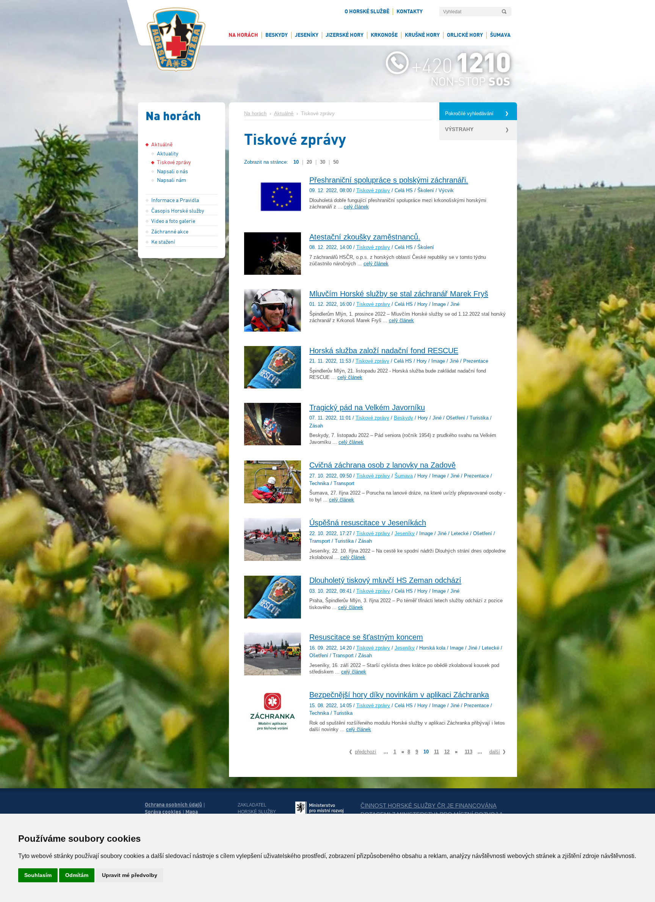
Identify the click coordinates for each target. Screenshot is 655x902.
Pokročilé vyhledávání (469, 113)
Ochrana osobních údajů (173, 804)
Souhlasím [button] (38, 875)
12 (447, 752)
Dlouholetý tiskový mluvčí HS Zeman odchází (385, 580)
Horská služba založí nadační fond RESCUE (383, 350)
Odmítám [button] (76, 875)
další (494, 752)
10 (296, 162)
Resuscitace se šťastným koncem (366, 637)
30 (322, 162)
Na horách (255, 113)
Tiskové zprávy (373, 190)
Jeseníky (405, 533)
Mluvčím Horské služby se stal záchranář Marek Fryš (398, 294)
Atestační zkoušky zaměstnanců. (364, 237)
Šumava (404, 476)
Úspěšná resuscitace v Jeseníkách (367, 522)
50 (335, 162)
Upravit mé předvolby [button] (129, 875)
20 (309, 162)
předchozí (365, 752)
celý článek (356, 207)
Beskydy (403, 418)
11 (436, 752)
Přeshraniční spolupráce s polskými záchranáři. (388, 180)
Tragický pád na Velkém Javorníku (367, 407)
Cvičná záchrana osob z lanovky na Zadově (382, 465)
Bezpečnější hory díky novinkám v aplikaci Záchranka (399, 695)
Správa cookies (163, 811)
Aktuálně (283, 113)
